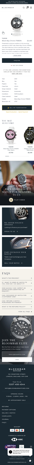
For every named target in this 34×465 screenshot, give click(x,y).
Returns (5, 406)
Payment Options (9, 409)
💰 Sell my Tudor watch (17, 107)
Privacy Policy (17, 456)
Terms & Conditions (17, 458)
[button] (11, 34)
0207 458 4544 (17, 384)
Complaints (6, 416)
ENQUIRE (17, 60)
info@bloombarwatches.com (17, 388)
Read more (17, 55)
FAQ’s (4, 422)
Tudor (4, 38)
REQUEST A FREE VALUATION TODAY (17, 2)
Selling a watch (8, 413)
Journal (5, 419)
